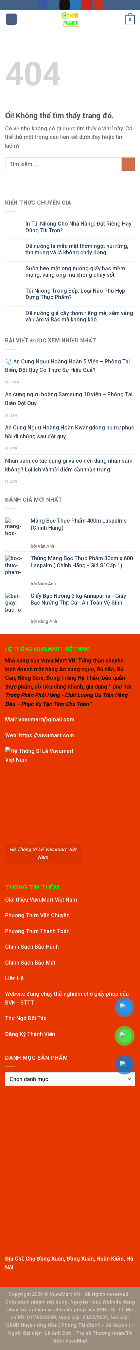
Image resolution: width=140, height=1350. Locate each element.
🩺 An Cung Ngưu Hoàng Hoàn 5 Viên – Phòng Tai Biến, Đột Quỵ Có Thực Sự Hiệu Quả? (67, 366)
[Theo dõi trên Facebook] (42, 5)
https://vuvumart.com (46, 735)
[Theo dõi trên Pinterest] (87, 5)
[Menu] (11, 19)
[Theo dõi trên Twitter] (75, 5)
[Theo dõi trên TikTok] (64, 5)
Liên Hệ (14, 978)
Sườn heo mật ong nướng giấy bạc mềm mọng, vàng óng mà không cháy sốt (75, 271)
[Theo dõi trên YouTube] (98, 5)
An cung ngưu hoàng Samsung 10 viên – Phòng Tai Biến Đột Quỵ (69, 398)
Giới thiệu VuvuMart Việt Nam (41, 900)
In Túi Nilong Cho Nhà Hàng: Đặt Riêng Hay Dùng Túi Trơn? (78, 226)
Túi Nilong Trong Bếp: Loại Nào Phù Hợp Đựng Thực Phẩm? (75, 294)
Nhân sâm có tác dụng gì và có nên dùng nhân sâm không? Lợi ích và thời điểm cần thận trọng (69, 465)
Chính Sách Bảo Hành (32, 947)
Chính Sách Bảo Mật (30, 962)
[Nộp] (128, 164)
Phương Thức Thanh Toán (37, 931)
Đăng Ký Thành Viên (30, 1034)
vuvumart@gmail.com (46, 719)
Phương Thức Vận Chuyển (37, 915)
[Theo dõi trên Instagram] (53, 5)
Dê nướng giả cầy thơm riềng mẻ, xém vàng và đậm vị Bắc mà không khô (79, 316)
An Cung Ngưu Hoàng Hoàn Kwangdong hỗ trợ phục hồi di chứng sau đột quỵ (69, 432)
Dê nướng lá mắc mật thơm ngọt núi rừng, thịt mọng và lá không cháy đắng (76, 249)
